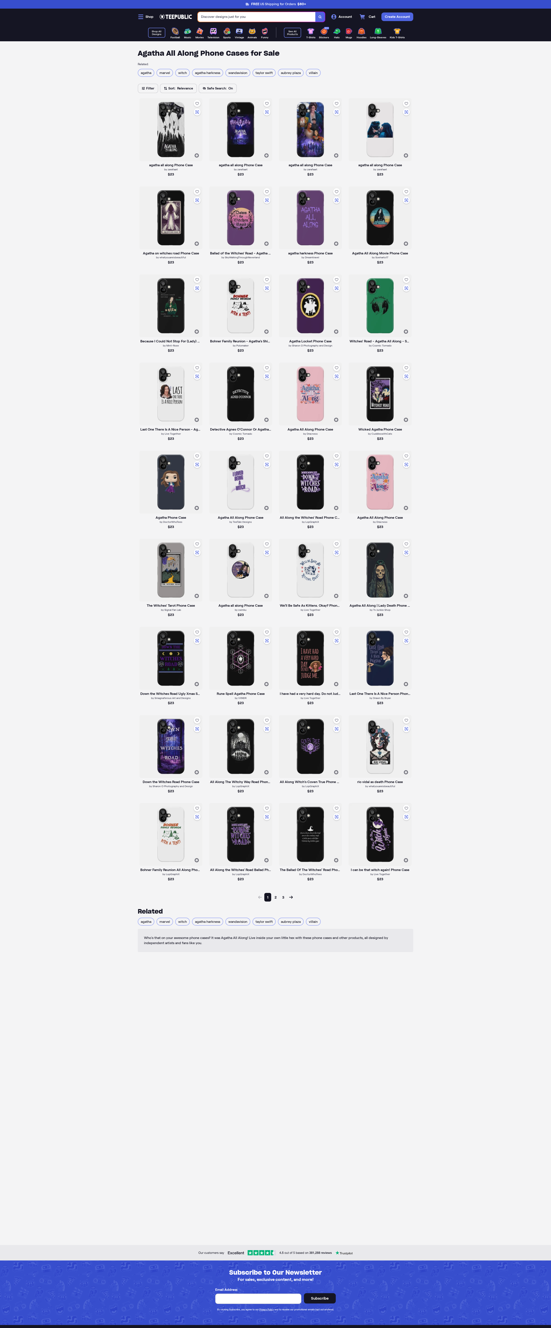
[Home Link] (175, 16)
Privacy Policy (266, 1309)
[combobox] (257, 17)
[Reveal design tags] (197, 155)
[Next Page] (291, 897)
